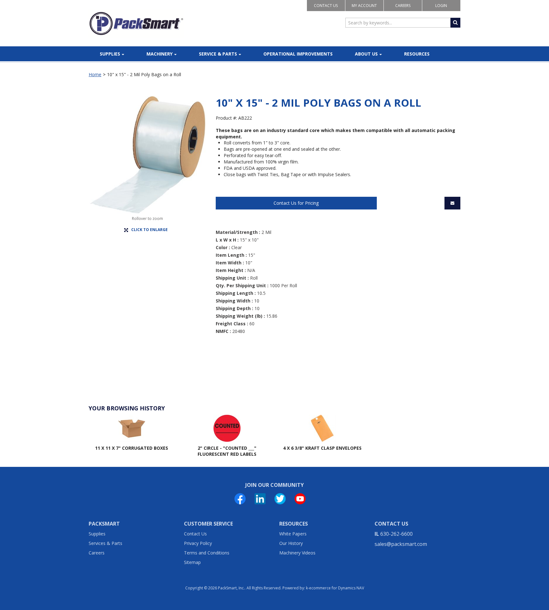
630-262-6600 (396, 533)
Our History (291, 543)
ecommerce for (336, 588)
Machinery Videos (297, 553)
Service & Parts (218, 54)
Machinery (159, 54)
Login (441, 5)
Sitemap (192, 562)
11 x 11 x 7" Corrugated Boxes (131, 448)
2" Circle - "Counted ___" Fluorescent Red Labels (227, 451)
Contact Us (326, 5)
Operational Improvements (298, 54)
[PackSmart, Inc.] (136, 23)
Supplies (110, 54)
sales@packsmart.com (401, 543)
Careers (402, 5)
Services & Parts (105, 543)
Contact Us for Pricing (296, 203)
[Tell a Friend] (452, 203)
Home (95, 74)
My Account (364, 5)
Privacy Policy (198, 543)
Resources (417, 54)
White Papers (293, 534)
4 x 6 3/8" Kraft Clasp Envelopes (322, 448)
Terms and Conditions (206, 553)
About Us (366, 54)
